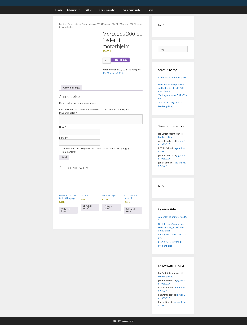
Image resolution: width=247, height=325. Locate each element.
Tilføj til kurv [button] (65, 210)
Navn (62, 127)
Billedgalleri (72, 10)
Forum (150, 10)
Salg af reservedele (131, 10)
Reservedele (74, 24)
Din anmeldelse (68, 112)
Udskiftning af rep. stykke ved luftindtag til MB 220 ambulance (171, 88)
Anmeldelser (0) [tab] (71, 87)
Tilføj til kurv (120, 59)
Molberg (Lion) (165, 106)
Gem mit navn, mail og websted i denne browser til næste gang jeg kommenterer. (95, 150)
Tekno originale (88, 24)
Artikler (88, 10)
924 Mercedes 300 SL (108, 24)
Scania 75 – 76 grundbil (170, 102)
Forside (58, 10)
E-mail (63, 137)
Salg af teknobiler (107, 10)
